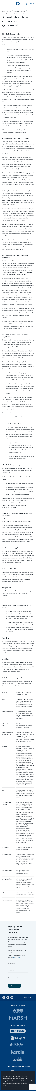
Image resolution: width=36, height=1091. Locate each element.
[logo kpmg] (18, 1059)
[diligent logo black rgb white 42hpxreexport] (18, 1038)
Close (31, 1080)
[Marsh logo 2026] (18, 1018)
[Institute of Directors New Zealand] (18, 4)
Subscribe (14, 986)
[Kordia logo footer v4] (18, 1052)
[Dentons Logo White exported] (18, 1031)
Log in (32, 4)
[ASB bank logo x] (18, 1011)
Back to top (27, 997)
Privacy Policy (17, 957)
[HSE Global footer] (18, 1045)
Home (3, 11)
